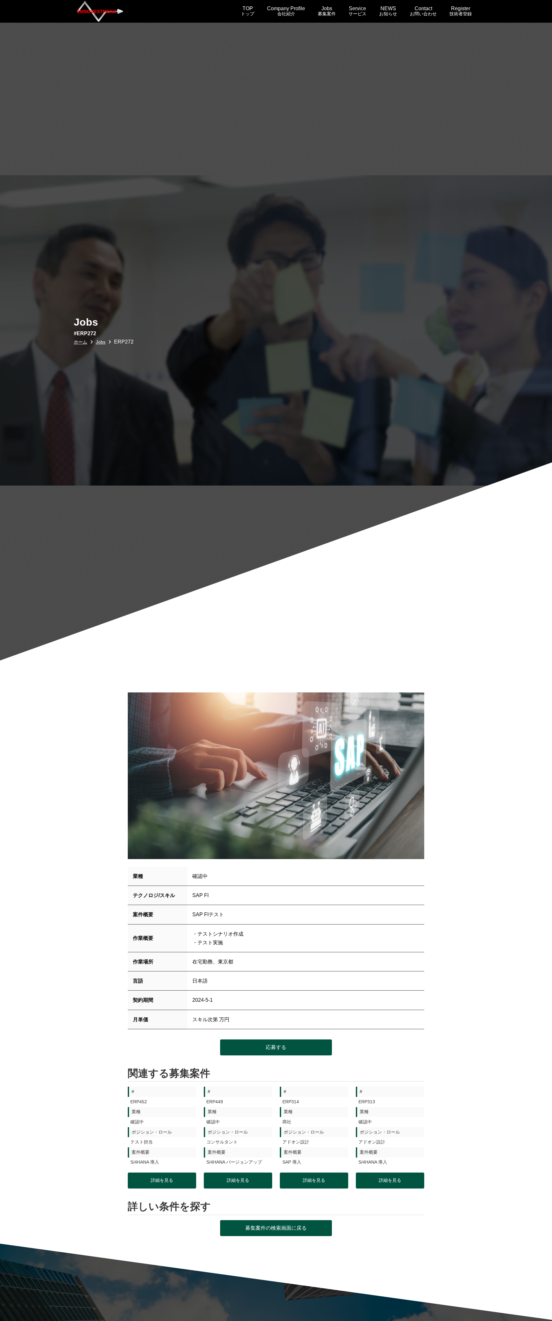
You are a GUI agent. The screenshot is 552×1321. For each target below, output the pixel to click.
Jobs (327, 11)
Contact (423, 11)
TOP (247, 11)
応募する (276, 1047)
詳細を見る (162, 1180)
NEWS (388, 11)
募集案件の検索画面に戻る (276, 1228)
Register (460, 11)
